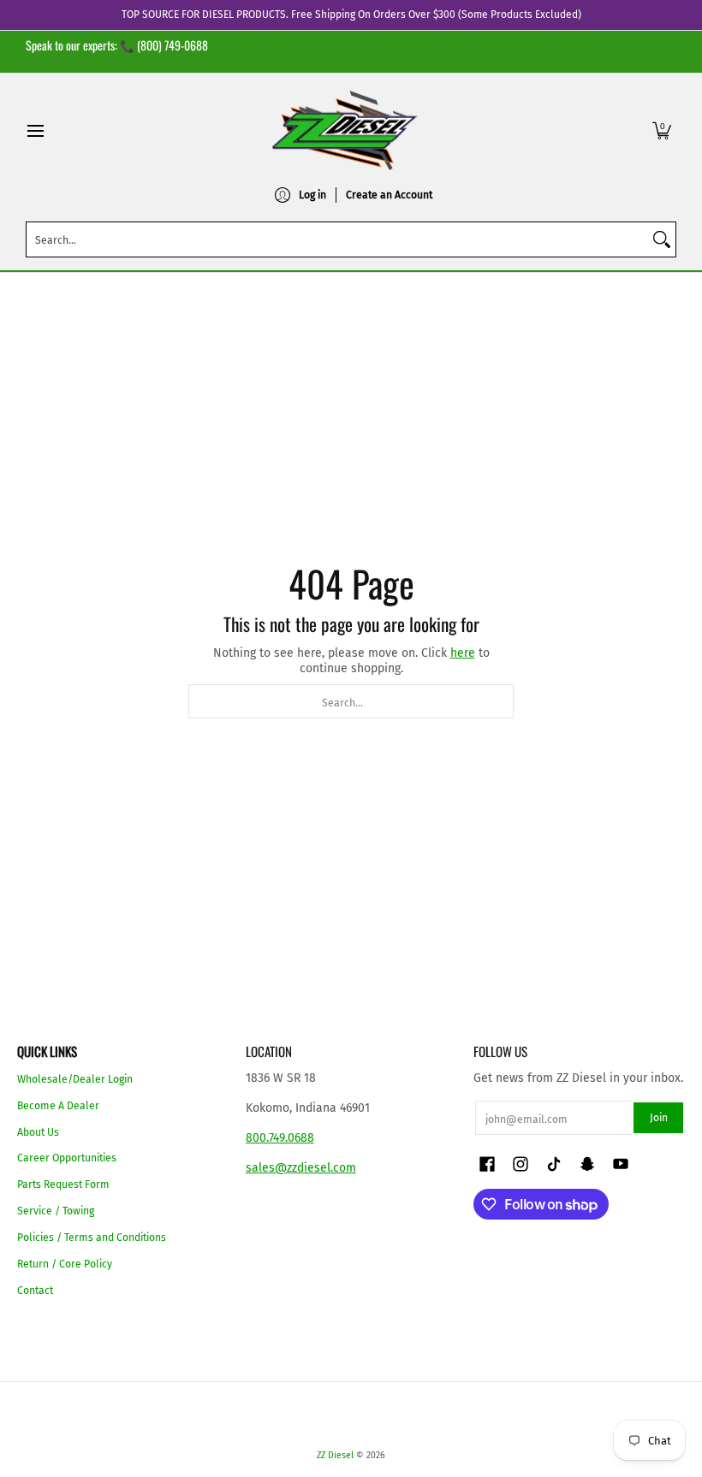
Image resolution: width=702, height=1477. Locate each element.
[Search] (661, 239)
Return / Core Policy (64, 1264)
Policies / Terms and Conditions (91, 1238)
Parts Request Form (63, 1184)
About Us (38, 1132)
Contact (35, 1291)
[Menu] (35, 130)
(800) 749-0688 (172, 45)
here (462, 653)
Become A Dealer (58, 1106)
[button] (661, 130)
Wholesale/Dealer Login (75, 1079)
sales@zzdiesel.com (301, 1168)
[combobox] (337, 239)
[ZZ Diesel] (345, 130)
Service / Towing (55, 1211)
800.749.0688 (280, 1138)
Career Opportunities (66, 1158)
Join (659, 1118)
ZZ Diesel (335, 1455)
